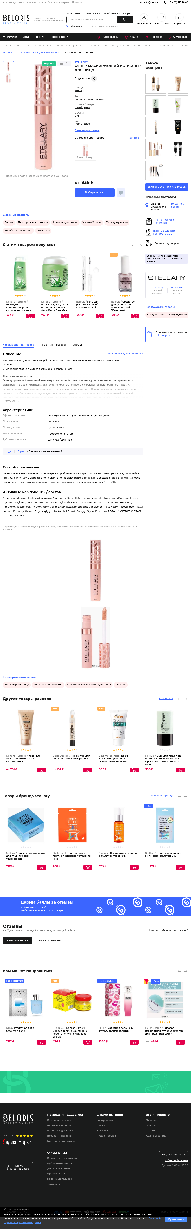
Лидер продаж (106, 1136)
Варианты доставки (60, 1131)
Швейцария (82, 107)
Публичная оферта (59, 1163)
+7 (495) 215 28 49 (173, 1154)
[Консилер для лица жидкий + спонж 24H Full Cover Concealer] (155, 149)
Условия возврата (58, 2)
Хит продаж (180, 37)
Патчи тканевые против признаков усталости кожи (72, 856)
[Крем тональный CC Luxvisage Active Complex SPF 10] (178, 105)
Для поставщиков (58, 1168)
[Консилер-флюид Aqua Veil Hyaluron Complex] (155, 84)
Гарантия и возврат (53, 345)
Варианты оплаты (59, 1125)
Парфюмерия (59, 37)
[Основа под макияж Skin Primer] (178, 149)
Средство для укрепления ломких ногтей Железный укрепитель (123, 308)
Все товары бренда (161, 796)
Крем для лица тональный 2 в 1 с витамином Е (23, 759)
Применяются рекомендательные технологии (60, 1179)
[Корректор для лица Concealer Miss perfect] (155, 127)
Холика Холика (92, 222)
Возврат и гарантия (60, 1136)
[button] (95, 192)
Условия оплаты (36, 2)
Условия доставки (13, 2)
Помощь (77, 2)
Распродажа (110, 37)
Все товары (166, 698)
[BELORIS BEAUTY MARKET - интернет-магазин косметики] (16, 19)
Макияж (40, 37)
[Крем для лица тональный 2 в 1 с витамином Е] (178, 84)
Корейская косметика (18, 230)
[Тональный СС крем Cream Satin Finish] (178, 127)
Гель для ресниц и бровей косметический (87, 305)
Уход (26, 37)
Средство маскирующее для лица (39, 52)
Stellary (79, 90)
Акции (134, 37)
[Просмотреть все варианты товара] (41, 770)
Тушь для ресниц (117, 222)
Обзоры (151, 1125)
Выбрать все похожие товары (166, 187)
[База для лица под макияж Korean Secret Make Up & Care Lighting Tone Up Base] (155, 105)
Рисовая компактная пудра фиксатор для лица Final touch (164, 1031)
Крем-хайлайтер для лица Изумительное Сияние (114, 759)
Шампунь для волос (65, 222)
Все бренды (5, 45)
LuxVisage (43, 230)
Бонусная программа (61, 1141)
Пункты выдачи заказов (104, 26)
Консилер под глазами (79, 52)
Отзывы (151, 1120)
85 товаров (176, 288)
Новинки (156, 37)
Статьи (150, 1131)
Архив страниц (156, 1136)
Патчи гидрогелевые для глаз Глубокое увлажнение (25, 856)
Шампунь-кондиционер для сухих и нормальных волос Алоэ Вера (19, 308)
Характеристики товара (18, 345)
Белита (9, 222)
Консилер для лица (16, 685)
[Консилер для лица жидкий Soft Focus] (155, 170)
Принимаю (176, 1219)
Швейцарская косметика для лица (89, 685)
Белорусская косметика (33, 222)
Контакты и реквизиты (62, 1158)
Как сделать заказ (59, 1120)
